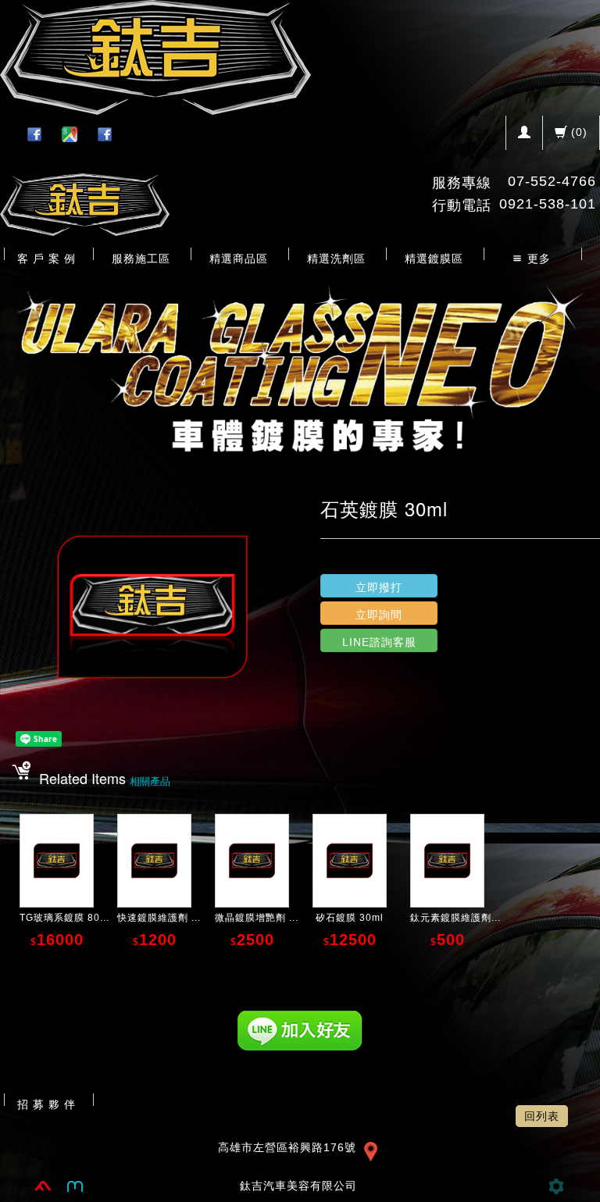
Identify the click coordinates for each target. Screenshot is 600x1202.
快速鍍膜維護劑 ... (159, 917)
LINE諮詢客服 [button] (379, 642)
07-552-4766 (552, 181)
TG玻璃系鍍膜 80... (64, 917)
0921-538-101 (547, 204)
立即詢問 (378, 614)
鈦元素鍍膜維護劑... (455, 917)
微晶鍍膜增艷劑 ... (256, 917)
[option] (300, 365)
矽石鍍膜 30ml (350, 917)
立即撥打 (378, 587)
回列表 (541, 1116)
